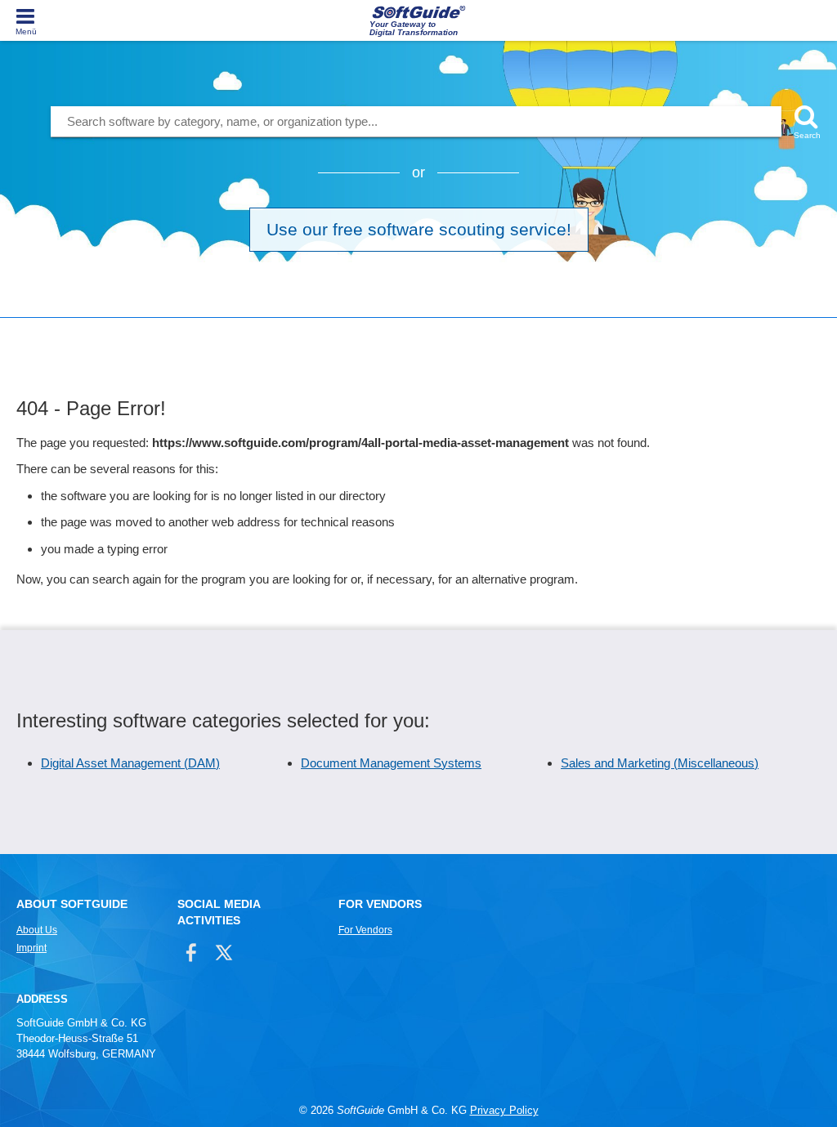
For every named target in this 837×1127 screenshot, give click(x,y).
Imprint (31, 948)
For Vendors (365, 930)
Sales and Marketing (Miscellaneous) (660, 763)
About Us (36, 930)
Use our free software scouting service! (418, 229)
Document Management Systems (391, 763)
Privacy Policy (504, 1110)
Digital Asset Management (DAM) (130, 763)
